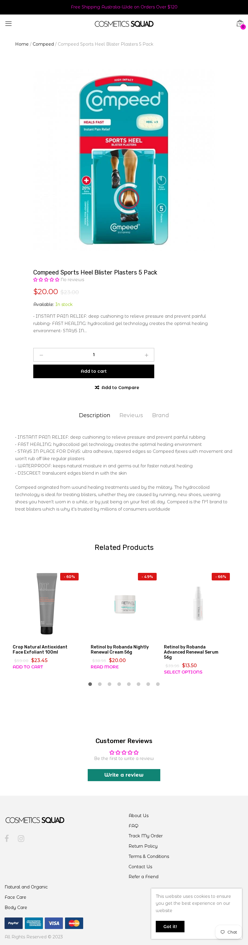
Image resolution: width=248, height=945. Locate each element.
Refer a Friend (143, 876)
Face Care (15, 897)
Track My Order (146, 836)
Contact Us (140, 866)
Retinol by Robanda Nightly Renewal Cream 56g (120, 650)
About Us (138, 815)
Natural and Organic (26, 887)
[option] (124, 160)
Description (94, 415)
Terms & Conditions (149, 856)
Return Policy (143, 846)
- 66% (220, 576)
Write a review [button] (124, 775)
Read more (105, 667)
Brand (160, 415)
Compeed (43, 44)
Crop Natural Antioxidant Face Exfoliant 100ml (40, 650)
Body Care (16, 907)
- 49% (147, 576)
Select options (183, 672)
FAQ (134, 826)
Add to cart (28, 667)
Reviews (131, 415)
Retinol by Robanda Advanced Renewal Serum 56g (191, 652)
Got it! (170, 926)
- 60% (69, 576)
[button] (46, 279)
